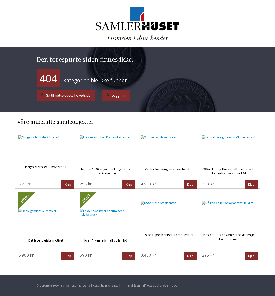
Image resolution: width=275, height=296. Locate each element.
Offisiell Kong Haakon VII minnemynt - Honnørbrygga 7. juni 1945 (229, 171)
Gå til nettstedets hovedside (67, 95)
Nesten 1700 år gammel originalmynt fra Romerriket (107, 171)
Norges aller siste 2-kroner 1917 (45, 167)
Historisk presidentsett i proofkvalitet (168, 235)
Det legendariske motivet (45, 240)
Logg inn (118, 95)
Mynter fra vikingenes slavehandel (167, 169)
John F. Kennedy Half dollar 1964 (106, 240)
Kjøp (68, 184)
